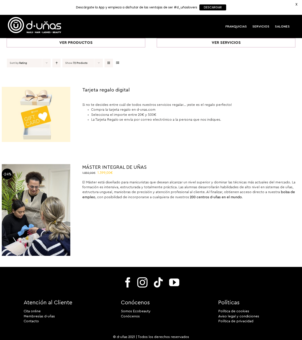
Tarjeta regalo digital (106, 89)
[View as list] (117, 63)
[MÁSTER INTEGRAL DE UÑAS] (36, 166)
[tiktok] (158, 282)
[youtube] (174, 282)
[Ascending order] (56, 63)
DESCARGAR (213, 7)
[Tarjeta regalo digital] (36, 89)
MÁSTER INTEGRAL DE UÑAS (114, 167)
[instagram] (142, 282)
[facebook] (128, 282)
